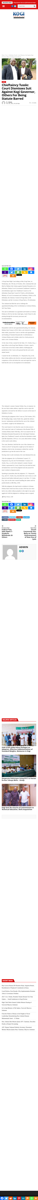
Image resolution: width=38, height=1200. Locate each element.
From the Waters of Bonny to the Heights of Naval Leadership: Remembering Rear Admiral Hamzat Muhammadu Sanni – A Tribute (16, 1016)
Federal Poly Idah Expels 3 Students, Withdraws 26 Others (7, 532)
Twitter (13, 517)
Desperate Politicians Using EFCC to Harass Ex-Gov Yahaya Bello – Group (19, 779)
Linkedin (27, 517)
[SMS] (18, 272)
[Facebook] (11, 268)
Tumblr (5, 519)
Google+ (20, 517)
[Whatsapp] (5, 268)
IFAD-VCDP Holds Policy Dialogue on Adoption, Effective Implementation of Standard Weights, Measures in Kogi (17, 749)
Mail (19, 519)
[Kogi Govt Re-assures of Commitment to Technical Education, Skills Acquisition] (19, 795)
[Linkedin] (25, 268)
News (4, 82)
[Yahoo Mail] (5, 272)
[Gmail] (5, 275)
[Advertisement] (19, 38)
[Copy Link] (25, 272)
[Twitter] (18, 268)
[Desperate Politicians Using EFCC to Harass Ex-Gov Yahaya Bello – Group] (19, 766)
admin (10, 102)
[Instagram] (31, 268)
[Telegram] (11, 272)
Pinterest (12, 519)
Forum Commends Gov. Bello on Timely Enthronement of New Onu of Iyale (30, 533)
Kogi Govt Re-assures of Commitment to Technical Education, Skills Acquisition (18, 808)
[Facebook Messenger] (31, 272)
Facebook (5, 517)
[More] (13, 275)
